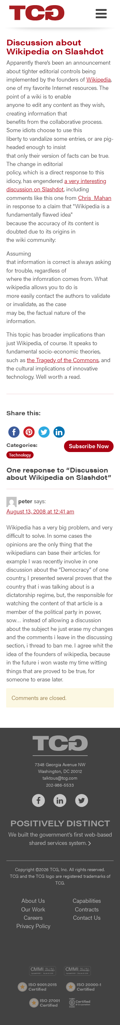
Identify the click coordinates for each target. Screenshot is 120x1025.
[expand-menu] (101, 13)
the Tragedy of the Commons (63, 360)
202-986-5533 (60, 785)
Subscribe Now (89, 446)
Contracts (87, 909)
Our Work (33, 909)
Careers (33, 917)
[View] (60, 846)
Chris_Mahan (94, 198)
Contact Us (86, 917)
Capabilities (87, 900)
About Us (33, 900)
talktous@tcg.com (60, 778)
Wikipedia (98, 79)
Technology (20, 455)
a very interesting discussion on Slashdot (56, 185)
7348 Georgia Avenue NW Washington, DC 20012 (60, 767)
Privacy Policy (33, 926)
